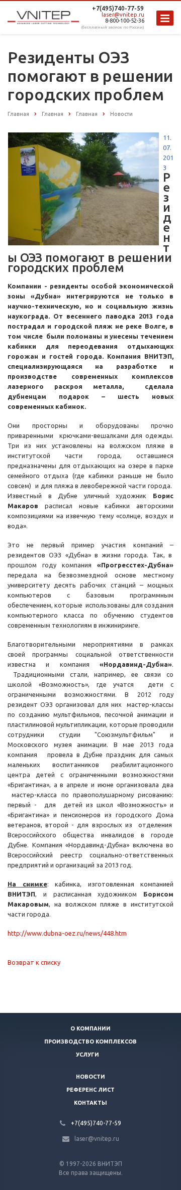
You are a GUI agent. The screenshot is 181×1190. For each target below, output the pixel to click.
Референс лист (90, 1090)
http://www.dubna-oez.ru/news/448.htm (67, 933)
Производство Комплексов (90, 1041)
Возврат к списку (34, 962)
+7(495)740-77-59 (118, 8)
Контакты (90, 1103)
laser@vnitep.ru (123, 15)
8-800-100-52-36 (124, 21)
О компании (90, 1028)
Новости (90, 1077)
